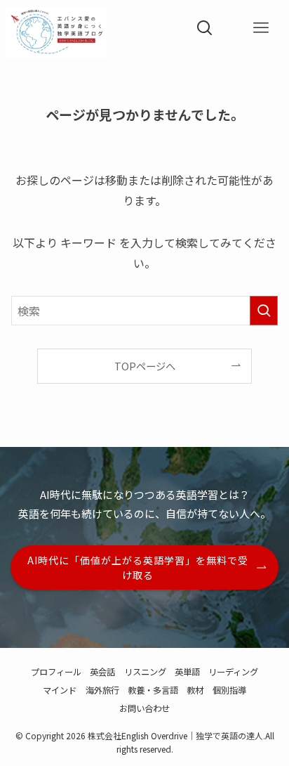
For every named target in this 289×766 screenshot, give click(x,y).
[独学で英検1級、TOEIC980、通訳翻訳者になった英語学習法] (56, 28)
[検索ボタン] (205, 28)
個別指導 (229, 690)
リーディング (233, 672)
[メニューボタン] (261, 28)
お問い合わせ (144, 708)
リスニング (145, 672)
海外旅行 (102, 690)
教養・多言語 (153, 690)
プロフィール (56, 672)
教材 (195, 690)
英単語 (187, 672)
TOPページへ (144, 365)
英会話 (102, 672)
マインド (59, 690)
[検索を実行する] (264, 310)
